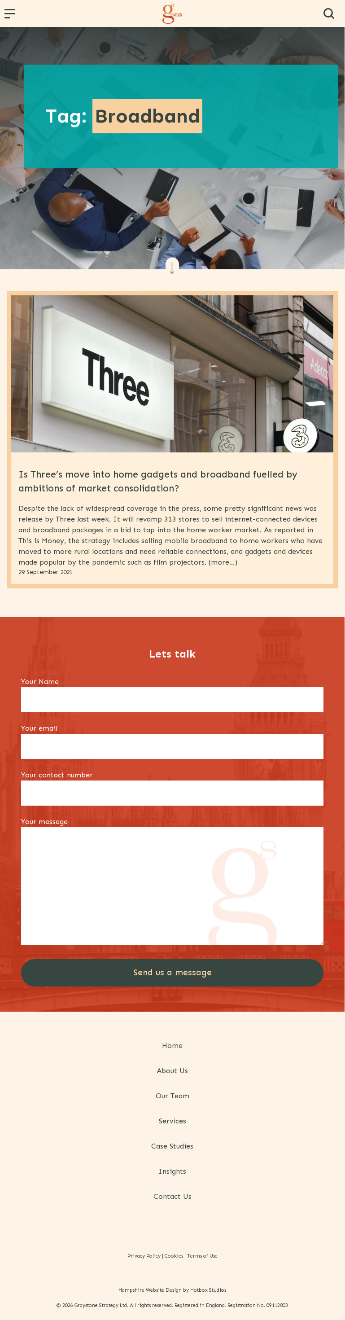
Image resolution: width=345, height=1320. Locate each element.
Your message (44, 821)
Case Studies (172, 1146)
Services (172, 1121)
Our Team (172, 1096)
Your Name (40, 681)
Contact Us (172, 1196)
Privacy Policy (144, 1256)
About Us (172, 1070)
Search (329, 13)
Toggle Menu (11, 16)
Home (172, 1045)
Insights (172, 1171)
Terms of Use (202, 1256)
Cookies (174, 1256)
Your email (39, 728)
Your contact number (57, 775)
